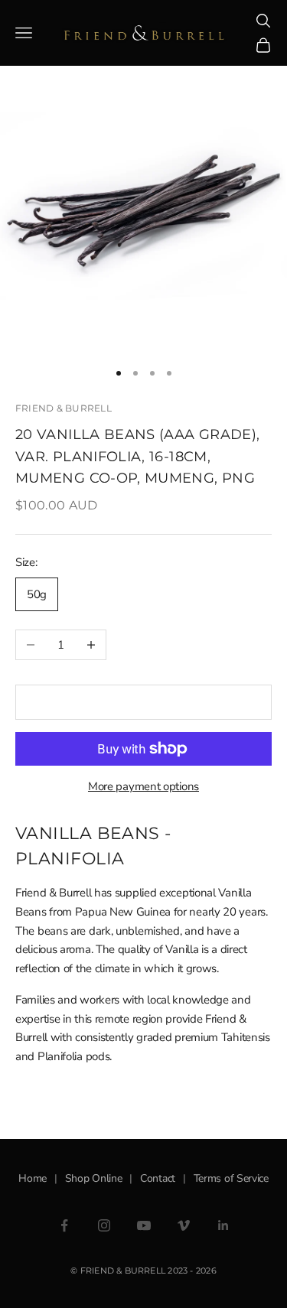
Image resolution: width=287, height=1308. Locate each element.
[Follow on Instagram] (104, 1225)
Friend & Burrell (63, 408)
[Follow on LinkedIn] (223, 1225)
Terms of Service (231, 1178)
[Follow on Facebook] (64, 1225)
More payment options (143, 786)
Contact (157, 1178)
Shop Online (93, 1178)
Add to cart (144, 702)
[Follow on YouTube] (144, 1225)
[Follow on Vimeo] (183, 1225)
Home (32, 1178)
